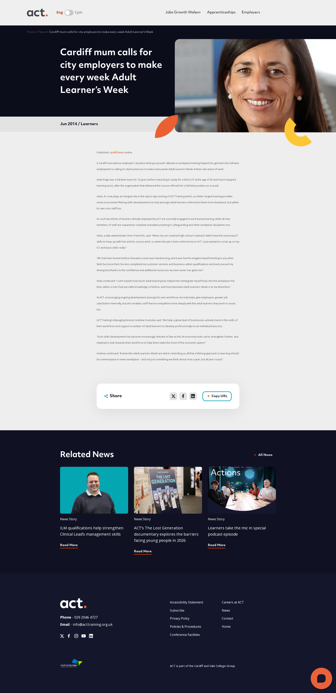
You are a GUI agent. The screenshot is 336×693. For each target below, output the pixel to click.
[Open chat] (321, 678)
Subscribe (177, 610)
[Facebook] (68, 637)
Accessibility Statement (186, 602)
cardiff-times (117, 152)
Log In (276, 13)
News (42, 32)
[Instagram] (76, 637)
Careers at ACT (233, 602)
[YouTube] (83, 637)
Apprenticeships (221, 12)
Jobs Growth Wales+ (183, 12)
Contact (227, 618)
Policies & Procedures (185, 626)
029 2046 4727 (86, 617)
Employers (251, 12)
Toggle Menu (303, 12)
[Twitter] (62, 637)
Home (31, 32)
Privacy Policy (179, 618)
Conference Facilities (185, 635)
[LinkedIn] (90, 637)
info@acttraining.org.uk (93, 624)
